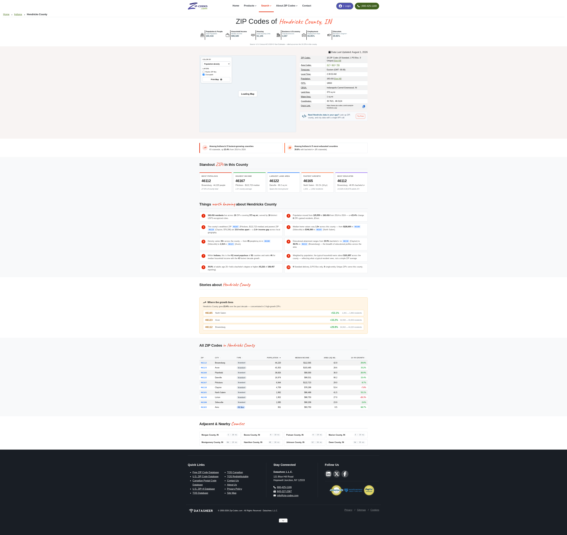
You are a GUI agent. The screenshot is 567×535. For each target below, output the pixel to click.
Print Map (215, 79)
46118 (211, 230)
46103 (204, 407)
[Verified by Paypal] (369, 490)
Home (236, 5)
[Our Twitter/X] (336, 473)
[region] (247, 94)
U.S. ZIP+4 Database (204, 489)
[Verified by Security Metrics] (353, 490)
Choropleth (209, 74)
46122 (274, 181)
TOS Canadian (235, 472)
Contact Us (233, 480)
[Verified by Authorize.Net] (336, 490)
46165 (308, 181)
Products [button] (249, 5)
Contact (306, 5)
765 (338, 65)
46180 (357, 227)
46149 (204, 397)
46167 (240, 181)
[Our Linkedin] (328, 473)
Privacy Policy (234, 489)
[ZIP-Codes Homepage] (201, 511)
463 (333, 65)
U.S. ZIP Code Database (206, 476)
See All (337, 61)
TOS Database (200, 493)
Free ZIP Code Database (206, 472)
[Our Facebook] (344, 473)
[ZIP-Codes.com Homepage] (197, 6)
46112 (206, 181)
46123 (230, 244)
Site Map (231, 493)
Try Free (360, 116)
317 (328, 65)
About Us (232, 485)
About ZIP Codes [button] (285, 5)
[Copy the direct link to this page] (363, 106)
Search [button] (265, 5)
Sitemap (361, 510)
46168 (204, 373)
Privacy (348, 510)
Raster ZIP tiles (210, 72)
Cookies (374, 510)
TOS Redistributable (238, 476)
